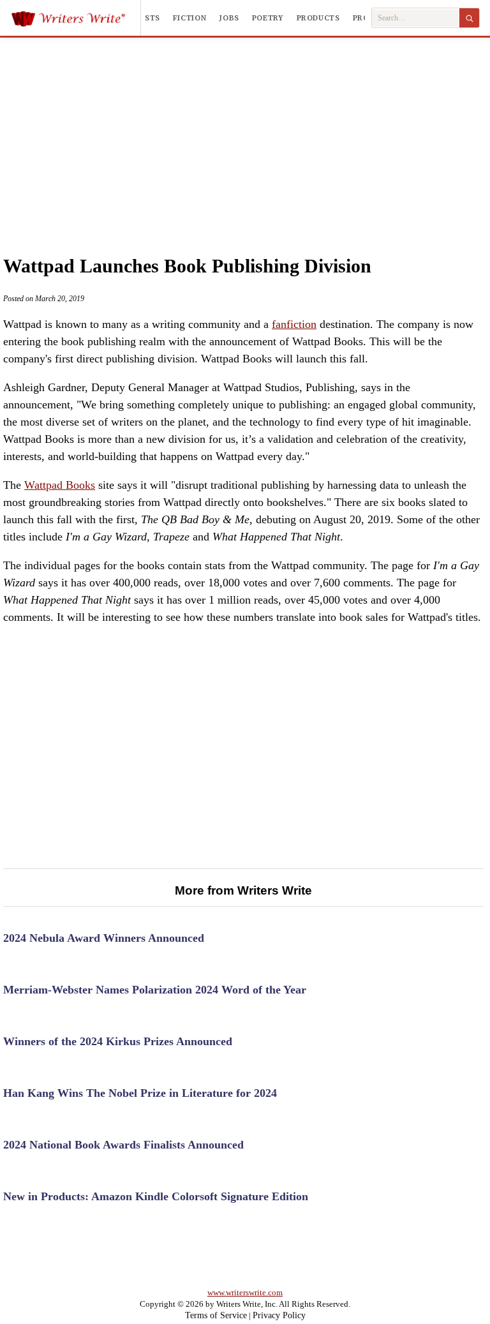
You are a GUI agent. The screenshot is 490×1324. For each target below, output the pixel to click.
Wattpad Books (59, 485)
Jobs (229, 18)
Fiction (189, 18)
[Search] (469, 17)
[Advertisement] (245, 133)
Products (318, 18)
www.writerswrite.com (245, 1292)
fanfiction (294, 324)
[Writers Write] (75, 18)
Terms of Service (216, 1315)
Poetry (268, 18)
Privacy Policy (279, 1315)
